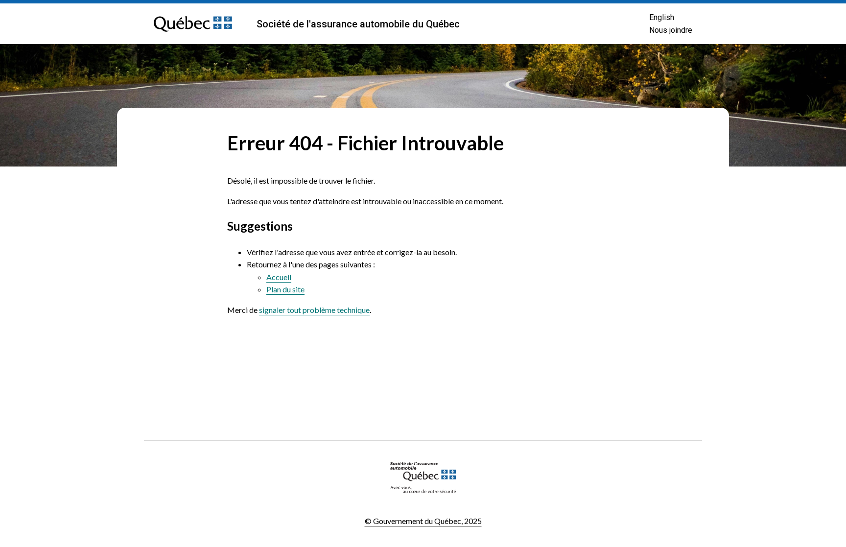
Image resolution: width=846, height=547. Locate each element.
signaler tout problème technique (314, 309)
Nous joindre (670, 30)
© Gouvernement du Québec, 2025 (423, 520)
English (661, 17)
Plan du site (285, 289)
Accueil (278, 277)
